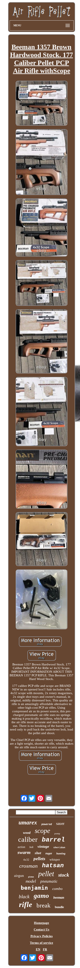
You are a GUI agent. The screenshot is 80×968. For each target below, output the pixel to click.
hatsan (53, 865)
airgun (19, 876)
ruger (48, 853)
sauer (60, 823)
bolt (31, 847)
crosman (28, 866)
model (31, 881)
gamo (41, 895)
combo (57, 888)
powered (46, 824)
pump (57, 833)
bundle (59, 907)
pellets (39, 858)
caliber (28, 839)
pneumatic (48, 881)
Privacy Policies (42, 936)
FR (45, 949)
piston (31, 877)
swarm (24, 852)
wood (27, 832)
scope (42, 830)
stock (63, 875)
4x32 (26, 859)
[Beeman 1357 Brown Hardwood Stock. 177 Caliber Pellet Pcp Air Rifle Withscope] (41, 103)
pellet (46, 874)
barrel (53, 839)
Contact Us (41, 929)
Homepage (41, 923)
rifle (25, 904)
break (43, 905)
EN (38, 949)
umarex (28, 822)
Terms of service (41, 942)
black (24, 896)
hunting (60, 853)
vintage (43, 846)
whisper (54, 859)
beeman (58, 897)
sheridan (59, 847)
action (21, 847)
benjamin (34, 888)
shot (38, 853)
